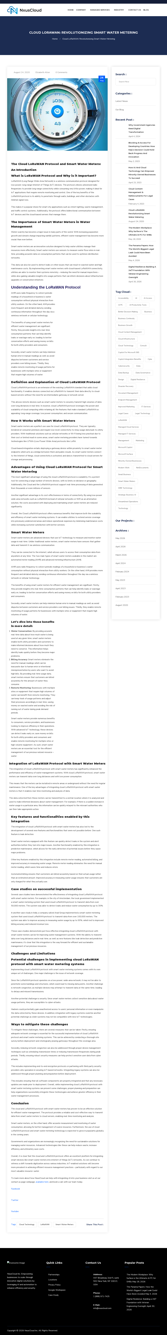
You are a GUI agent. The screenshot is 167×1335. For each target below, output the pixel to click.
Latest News (121, 101)
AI (136, 298)
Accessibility (123, 298)
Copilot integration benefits (129, 359)
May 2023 (120, 580)
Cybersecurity (124, 366)
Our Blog (119, 109)
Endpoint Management (127, 400)
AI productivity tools (138, 305)
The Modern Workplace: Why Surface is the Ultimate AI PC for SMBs (140, 231)
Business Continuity (126, 318)
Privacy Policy (54, 1284)
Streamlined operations (128, 501)
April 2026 (120, 546)
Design (121, 379)
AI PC (120, 305)
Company (81, 10)
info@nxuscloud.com (102, 1308)
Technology (123, 508)
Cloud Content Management (130, 332)
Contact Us (134, 10)
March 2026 (121, 555)
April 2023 (120, 588)
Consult (143, 345)
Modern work (123, 467)
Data (138, 366)
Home (71, 10)
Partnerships (53, 1274)
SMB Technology (125, 488)
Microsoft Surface (125, 454)
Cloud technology (26, 1224)
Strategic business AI (127, 495)
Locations (52, 1279)
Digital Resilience (138, 379)
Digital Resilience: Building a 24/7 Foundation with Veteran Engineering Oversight (141, 1302)
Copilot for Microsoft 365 (128, 352)
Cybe (150, 359)
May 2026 (120, 538)
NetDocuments (142, 467)
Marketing (140, 440)
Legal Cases (123, 413)
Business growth (125, 325)
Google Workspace (56, 1290)
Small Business (124, 474)
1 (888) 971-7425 (101, 1296)
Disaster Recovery (125, 386)
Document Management (128, 393)
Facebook (15, 1188)
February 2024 (122, 571)
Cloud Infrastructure (126, 339)
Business (148, 311)
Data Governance (143, 372)
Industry (119, 10)
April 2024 (120, 563)
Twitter (14, 1200)
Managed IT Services (127, 434)
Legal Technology (142, 413)
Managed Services (100, 10)
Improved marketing (126, 406)
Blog (146, 10)
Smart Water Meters (64, 1224)
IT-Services (146, 406)
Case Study (53, 1295)
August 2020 (121, 605)
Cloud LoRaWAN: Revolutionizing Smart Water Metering (139, 213)
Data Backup (123, 372)
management (123, 440)
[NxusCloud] (24, 10)
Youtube (15, 1211)
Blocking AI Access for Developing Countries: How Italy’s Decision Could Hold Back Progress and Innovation (142, 150)
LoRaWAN (45, 1224)
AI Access (148, 298)
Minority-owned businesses (130, 461)
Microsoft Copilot (125, 447)
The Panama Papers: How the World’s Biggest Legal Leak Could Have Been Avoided (142, 1290)
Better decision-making (128, 311)
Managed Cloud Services (128, 427)
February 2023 (122, 596)
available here (42, 1181)
